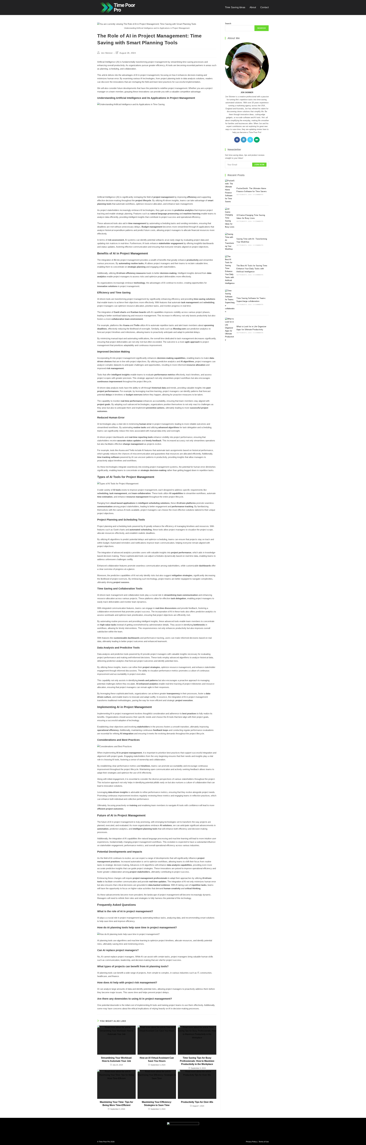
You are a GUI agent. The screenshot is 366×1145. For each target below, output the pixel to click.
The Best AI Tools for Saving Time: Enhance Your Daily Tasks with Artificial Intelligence (252, 269)
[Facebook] (237, 140)
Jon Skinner (107, 53)
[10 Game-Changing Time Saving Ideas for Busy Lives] (230, 218)
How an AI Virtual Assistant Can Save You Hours (157, 1059)
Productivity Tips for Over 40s (197, 1102)
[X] (250, 140)
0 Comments (258, 194)
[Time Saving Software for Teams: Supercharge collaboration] (230, 301)
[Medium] (257, 140)
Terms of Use (264, 1142)
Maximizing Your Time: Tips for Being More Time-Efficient (116, 1103)
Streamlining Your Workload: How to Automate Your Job (116, 1059)
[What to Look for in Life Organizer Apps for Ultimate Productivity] (230, 329)
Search (228, 23)
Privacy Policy (251, 1142)
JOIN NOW (259, 165)
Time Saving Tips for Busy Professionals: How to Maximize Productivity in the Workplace (197, 1061)
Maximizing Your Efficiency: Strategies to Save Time (157, 1103)
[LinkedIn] (243, 140)
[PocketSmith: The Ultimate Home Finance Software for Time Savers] (230, 191)
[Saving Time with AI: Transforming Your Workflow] (230, 242)
